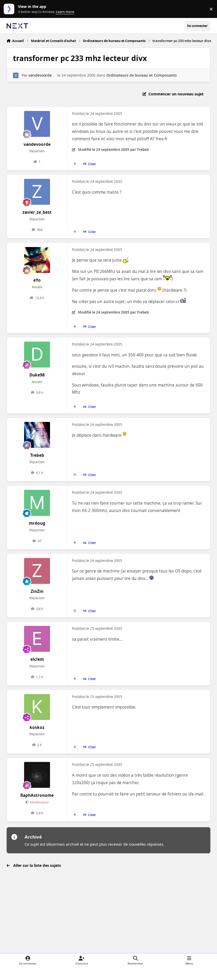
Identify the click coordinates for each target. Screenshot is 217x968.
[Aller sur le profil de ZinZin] (37, 571)
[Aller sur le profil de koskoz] (37, 707)
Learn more (10, 9)
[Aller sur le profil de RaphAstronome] (37, 775)
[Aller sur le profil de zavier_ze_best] (37, 192)
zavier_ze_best (37, 212)
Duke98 (37, 375)
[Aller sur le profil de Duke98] (37, 354)
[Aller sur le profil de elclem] (37, 639)
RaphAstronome (37, 795)
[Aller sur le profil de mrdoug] (37, 503)
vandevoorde (40, 75)
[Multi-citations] (75, 164)
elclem (37, 659)
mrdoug (37, 523)
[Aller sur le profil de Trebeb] (37, 435)
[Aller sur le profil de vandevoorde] (16, 75)
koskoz (37, 727)
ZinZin (37, 591)
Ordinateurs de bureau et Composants (141, 75)
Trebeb (37, 455)
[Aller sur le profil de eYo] (37, 260)
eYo (37, 280)
